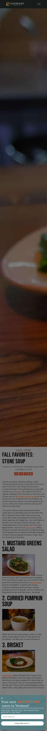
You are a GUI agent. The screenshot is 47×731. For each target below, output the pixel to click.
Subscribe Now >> (22, 723)
